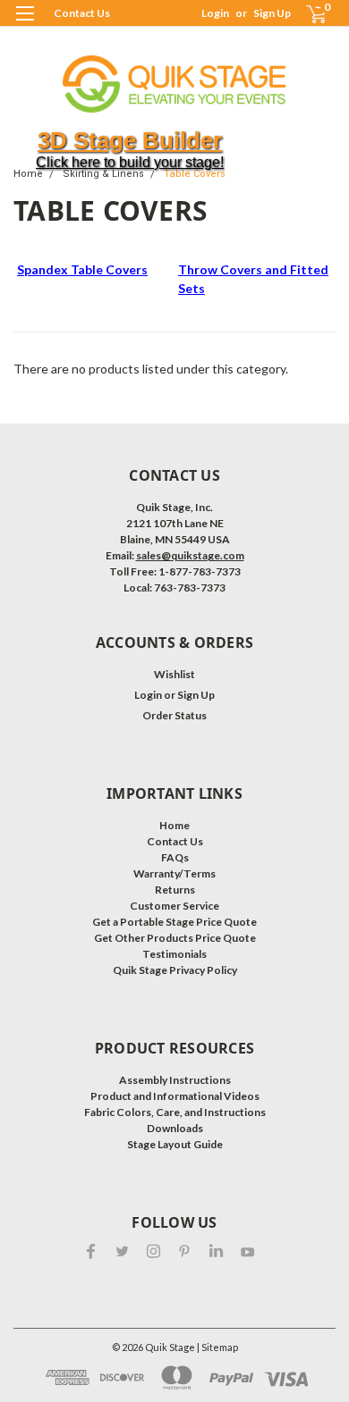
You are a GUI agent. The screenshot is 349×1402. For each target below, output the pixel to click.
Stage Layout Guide (175, 1144)
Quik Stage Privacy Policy (175, 970)
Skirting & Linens (103, 174)
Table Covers (195, 174)
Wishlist (174, 674)
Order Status (174, 715)
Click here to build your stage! (130, 162)
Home (28, 174)
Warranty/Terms (174, 873)
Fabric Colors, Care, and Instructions (175, 1112)
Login (215, 13)
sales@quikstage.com (190, 555)
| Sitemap (217, 1347)
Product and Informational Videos (175, 1096)
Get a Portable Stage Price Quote (174, 921)
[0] (305, 14)
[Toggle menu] (24, 24)
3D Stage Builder (130, 140)
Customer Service (174, 905)
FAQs (175, 857)
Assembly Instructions (175, 1080)
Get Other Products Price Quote (175, 937)
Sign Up (272, 13)
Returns (175, 889)
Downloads (175, 1128)
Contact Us (82, 13)
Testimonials (174, 954)
